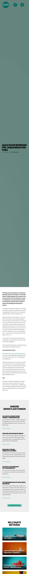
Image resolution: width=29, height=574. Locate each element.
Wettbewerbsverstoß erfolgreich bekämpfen (14, 483)
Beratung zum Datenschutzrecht (12, 433)
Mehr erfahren (6, 428)
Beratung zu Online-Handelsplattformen (9, 450)
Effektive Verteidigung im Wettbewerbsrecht (10, 467)
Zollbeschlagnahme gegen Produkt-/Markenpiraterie (11, 416)
